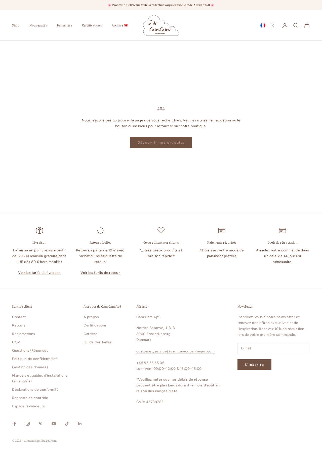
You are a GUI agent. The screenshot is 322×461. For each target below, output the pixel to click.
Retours (19, 325)
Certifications (92, 25)
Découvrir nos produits (161, 142)
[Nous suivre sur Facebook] (14, 423)
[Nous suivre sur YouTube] (53, 423)
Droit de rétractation (282, 242)
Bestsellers (64, 25)
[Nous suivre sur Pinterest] (40, 423)
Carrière (90, 334)
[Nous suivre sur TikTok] (66, 423)
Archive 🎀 (120, 25)
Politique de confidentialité (35, 359)
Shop (15, 25)
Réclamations (23, 334)
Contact (19, 317)
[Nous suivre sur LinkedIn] (80, 423)
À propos (91, 317)
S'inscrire (254, 365)
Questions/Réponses (30, 350)
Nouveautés (38, 25)
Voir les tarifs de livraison (39, 273)
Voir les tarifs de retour (100, 273)
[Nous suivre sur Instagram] (27, 423)
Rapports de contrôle (30, 398)
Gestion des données (30, 367)
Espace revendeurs (28, 406)
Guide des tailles (98, 342)
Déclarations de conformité (35, 389)
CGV (16, 342)
